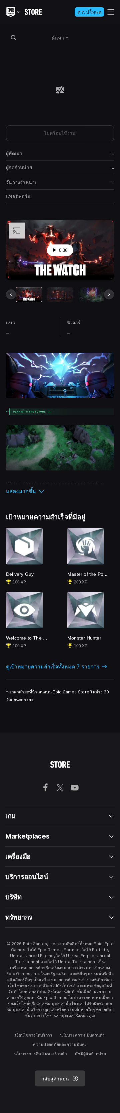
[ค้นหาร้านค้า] (13, 37)
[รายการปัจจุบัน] (29, 294)
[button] (60, 491)
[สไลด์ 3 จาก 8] (91, 294)
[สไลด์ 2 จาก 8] (60, 294)
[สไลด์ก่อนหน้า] (11, 294)
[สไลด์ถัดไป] (109, 294)
